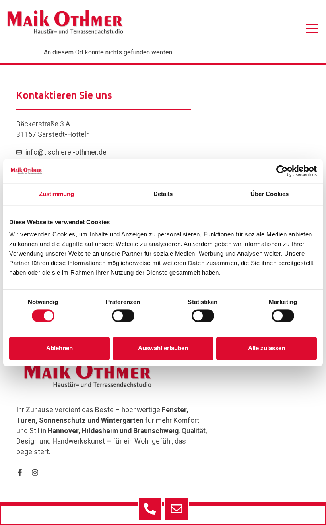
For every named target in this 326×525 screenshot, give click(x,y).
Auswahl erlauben (163, 348)
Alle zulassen (266, 348)
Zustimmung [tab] (56, 193)
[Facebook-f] (19, 472)
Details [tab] (163, 193)
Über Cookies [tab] (269, 193)
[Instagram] (35, 472)
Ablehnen (59, 348)
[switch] (123, 315)
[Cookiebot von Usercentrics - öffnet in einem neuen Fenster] (282, 171)
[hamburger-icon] (312, 30)
